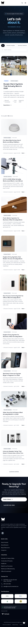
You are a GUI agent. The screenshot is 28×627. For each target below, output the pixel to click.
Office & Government (6, 571)
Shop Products (4, 542)
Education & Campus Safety (7, 558)
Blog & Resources (5, 547)
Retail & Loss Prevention (7, 566)
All (3, 45)
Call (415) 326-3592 (9, 505)
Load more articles (14, 471)
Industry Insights (10, 45)
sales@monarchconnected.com (10, 586)
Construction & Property (6, 561)
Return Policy (15, 624)
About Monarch (4, 545)
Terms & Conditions (6, 624)
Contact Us (3, 550)
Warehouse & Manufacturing (8, 568)
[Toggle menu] (25, 2)
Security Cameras (22, 45)
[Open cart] (22, 3)
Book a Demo (7, 499)
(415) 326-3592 (7, 583)
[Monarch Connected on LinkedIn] (2, 533)
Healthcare (3, 563)
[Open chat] (24, 623)
